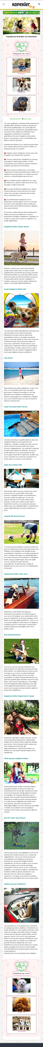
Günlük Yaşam (27, 119)
